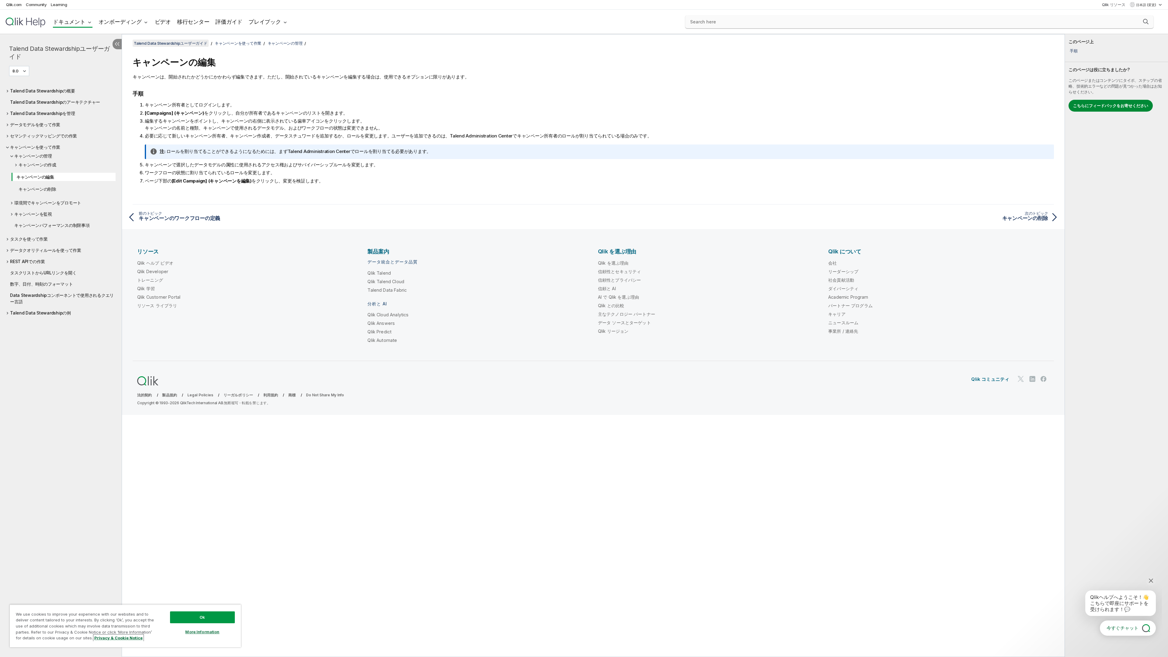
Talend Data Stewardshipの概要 (42, 90)
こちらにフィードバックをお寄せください (1110, 105)
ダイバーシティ (843, 288)
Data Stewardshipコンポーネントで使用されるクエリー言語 (62, 298)
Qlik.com (14, 4)
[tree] (61, 200)
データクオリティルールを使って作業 (45, 250)
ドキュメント (69, 22)
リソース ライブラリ (157, 305)
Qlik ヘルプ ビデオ (155, 263)
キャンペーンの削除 (37, 189)
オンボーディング (120, 22)
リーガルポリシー (238, 395)
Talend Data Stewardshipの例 (40, 312)
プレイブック (265, 22)
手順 (1074, 50)
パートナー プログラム (850, 305)
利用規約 (270, 395)
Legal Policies (200, 395)
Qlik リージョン (613, 331)
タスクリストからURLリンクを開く (43, 272)
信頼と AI (607, 288)
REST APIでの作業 (27, 261)
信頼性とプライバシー (619, 280)
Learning (59, 4)
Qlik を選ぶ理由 (613, 263)
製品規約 (169, 395)
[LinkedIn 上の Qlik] (1032, 379)
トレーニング (150, 280)
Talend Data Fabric (387, 290)
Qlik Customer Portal (158, 297)
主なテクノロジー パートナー (626, 314)
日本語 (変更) (1146, 5)
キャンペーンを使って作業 (35, 147)
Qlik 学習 (146, 288)
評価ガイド (228, 22)
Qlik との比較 (611, 305)
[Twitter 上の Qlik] (1020, 379)
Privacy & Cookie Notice (118, 637)
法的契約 (144, 395)
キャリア (837, 314)
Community (36, 4)
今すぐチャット (1122, 628)
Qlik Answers (381, 323)
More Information (202, 631)
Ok (202, 617)
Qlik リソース (1113, 4)
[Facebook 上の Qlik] (1043, 379)
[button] (1145, 22)
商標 (292, 395)
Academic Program (848, 297)
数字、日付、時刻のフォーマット (41, 284)
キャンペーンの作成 (37, 164)
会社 (832, 263)
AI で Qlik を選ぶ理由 (618, 297)
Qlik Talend (379, 273)
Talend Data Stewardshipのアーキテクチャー (55, 102)
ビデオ (163, 22)
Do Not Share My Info (325, 395)
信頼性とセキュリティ (619, 271)
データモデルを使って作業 (35, 124)
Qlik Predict (379, 331)
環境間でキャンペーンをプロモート (47, 202)
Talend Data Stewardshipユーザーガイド (59, 52)
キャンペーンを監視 (33, 214)
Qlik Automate (382, 340)
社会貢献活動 (841, 280)
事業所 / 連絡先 (843, 331)
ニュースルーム (843, 322)
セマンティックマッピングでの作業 (43, 135)
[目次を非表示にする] (117, 44)
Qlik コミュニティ (990, 379)
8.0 (15, 70)
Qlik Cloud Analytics (387, 314)
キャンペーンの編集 (35, 176)
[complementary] (1116, 345)
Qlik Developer (152, 271)
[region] (125, 625)
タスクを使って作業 (29, 239)
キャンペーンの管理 (33, 155)
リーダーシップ (843, 271)
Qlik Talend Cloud (385, 281)
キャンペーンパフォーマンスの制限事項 (52, 225)
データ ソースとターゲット (624, 322)
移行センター (193, 22)
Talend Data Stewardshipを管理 (42, 113)
